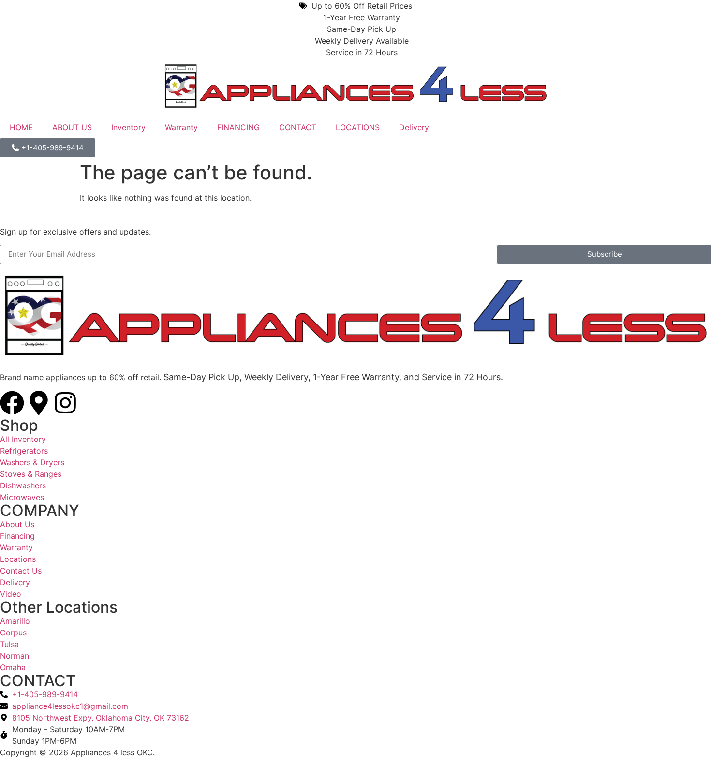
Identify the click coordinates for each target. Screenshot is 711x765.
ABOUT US (72, 127)
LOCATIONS (358, 127)
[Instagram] (65, 403)
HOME (21, 127)
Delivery (414, 127)
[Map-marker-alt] (39, 403)
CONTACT (297, 127)
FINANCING (238, 127)
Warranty (181, 127)
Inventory (128, 127)
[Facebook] (12, 403)
